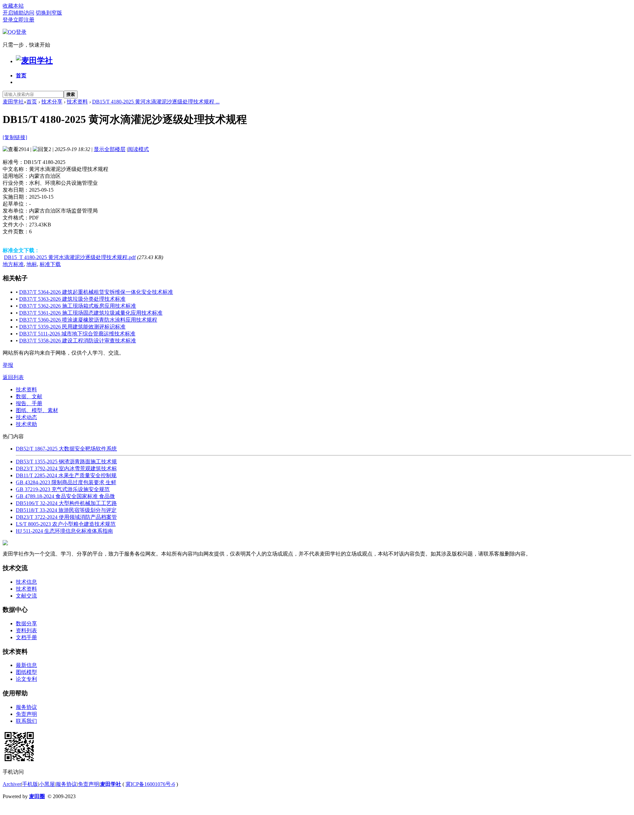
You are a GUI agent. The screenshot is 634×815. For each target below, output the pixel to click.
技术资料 (77, 101)
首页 (21, 75)
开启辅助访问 (18, 13)
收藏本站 (13, 6)
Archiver (12, 784)
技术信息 (26, 582)
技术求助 (26, 424)
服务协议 (26, 707)
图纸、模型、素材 (37, 410)
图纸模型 (26, 672)
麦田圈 (37, 796)
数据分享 (26, 623)
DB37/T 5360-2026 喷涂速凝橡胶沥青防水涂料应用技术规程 (88, 320)
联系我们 (26, 721)
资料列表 (26, 630)
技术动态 (26, 417)
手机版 (30, 784)
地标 (31, 264)
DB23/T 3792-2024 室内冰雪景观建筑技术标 (66, 468)
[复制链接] (15, 137)
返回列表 (13, 377)
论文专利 (26, 679)
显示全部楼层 (109, 149)
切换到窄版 (49, 13)
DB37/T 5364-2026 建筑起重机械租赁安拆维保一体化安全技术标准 (96, 292)
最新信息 (26, 665)
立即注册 (23, 19)
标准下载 (50, 264)
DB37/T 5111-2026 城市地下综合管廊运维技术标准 (77, 333)
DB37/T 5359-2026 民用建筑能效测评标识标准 (72, 327)
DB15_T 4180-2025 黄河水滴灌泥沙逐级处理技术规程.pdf (70, 257)
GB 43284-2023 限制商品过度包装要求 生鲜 (66, 482)
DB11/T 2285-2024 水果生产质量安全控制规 (66, 475)
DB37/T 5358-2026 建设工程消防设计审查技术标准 (77, 340)
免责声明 (26, 714)
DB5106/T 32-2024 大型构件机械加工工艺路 (66, 503)
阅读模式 (138, 149)
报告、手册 (29, 403)
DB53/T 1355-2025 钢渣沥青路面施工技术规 (66, 461)
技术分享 (51, 101)
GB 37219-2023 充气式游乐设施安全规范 (63, 489)
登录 (8, 19)
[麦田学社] (34, 60)
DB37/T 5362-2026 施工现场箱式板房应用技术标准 (77, 306)
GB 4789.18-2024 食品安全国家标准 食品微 (65, 496)
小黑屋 (47, 784)
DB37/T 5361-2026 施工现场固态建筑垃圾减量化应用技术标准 (90, 313)
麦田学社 (13, 101)
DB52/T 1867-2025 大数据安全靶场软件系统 (66, 448)
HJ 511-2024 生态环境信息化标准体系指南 (64, 531)
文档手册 (26, 637)
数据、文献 (29, 396)
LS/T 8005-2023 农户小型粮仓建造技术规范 (66, 524)
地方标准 (13, 264)
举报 (8, 365)
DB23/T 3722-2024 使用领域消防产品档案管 (66, 517)
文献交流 (26, 596)
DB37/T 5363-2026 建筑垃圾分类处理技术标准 (72, 299)
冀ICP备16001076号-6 (150, 784)
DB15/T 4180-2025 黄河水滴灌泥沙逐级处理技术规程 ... (156, 101)
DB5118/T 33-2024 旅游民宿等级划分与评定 (66, 510)
